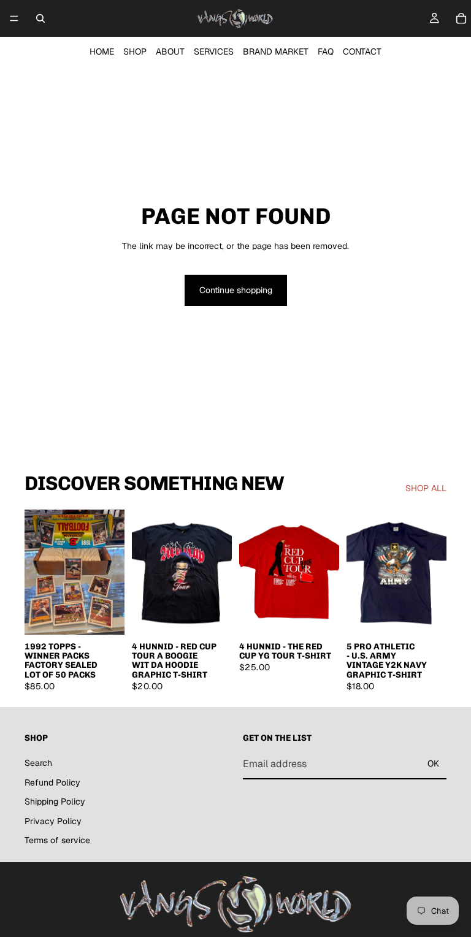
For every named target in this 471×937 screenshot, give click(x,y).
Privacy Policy (53, 821)
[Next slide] (111, 572)
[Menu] (14, 18)
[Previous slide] (38, 572)
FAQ (326, 51)
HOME (102, 51)
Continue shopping (235, 290)
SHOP (135, 51)
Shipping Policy (55, 801)
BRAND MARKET (275, 51)
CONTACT (362, 51)
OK (433, 763)
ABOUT (170, 51)
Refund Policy (52, 781)
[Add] (105, 616)
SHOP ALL (425, 488)
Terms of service (57, 840)
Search (38, 762)
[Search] (40, 18)
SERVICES (214, 51)
